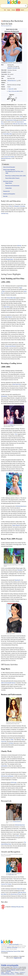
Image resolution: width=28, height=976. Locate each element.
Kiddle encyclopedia (14, 944)
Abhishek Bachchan (11, 80)
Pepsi (3, 291)
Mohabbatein (4, 396)
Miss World (6, 307)
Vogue (20, 287)
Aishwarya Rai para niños (17, 906)
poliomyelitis (4, 766)
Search (25, 5)
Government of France (16, 894)
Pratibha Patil (10, 874)
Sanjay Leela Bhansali (10, 346)
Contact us (22, 972)
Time (20, 116)
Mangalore (9, 68)
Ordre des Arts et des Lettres (19, 124)
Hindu (10, 206)
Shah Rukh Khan (17, 384)
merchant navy (4, 213)
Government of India (11, 120)
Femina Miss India (7, 134)
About (12, 972)
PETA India (13, 782)
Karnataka (15, 68)
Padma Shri (11, 89)
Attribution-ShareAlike (12, 947)
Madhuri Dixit (12, 425)
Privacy (16, 972)
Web (5, 10)
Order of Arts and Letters (13, 91)
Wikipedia (13, 970)
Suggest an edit (17, 958)
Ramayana (20, 570)
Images (8, 10)
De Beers (11, 743)
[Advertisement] (14, 15)
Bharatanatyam (9, 259)
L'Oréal (11, 739)
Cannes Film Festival (9, 156)
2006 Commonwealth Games (8, 683)
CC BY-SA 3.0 (16, 967)
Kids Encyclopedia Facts (6, 25)
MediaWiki (9, 971)
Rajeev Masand (16, 525)
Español (22, 10)
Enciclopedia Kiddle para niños (7, 974)
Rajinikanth (17, 580)
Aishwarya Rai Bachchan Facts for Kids (10, 951)
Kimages (13, 10)
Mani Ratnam (8, 317)
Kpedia (18, 10)
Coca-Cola (3, 741)
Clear (23, 6)
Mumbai (19, 245)
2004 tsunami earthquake (7, 776)
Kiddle (2, 972)
